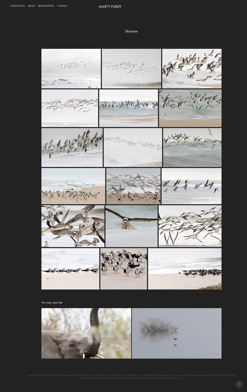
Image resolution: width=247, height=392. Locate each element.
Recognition (46, 5)
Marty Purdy (110, 6)
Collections (17, 5)
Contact (62, 5)
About (31, 5)
